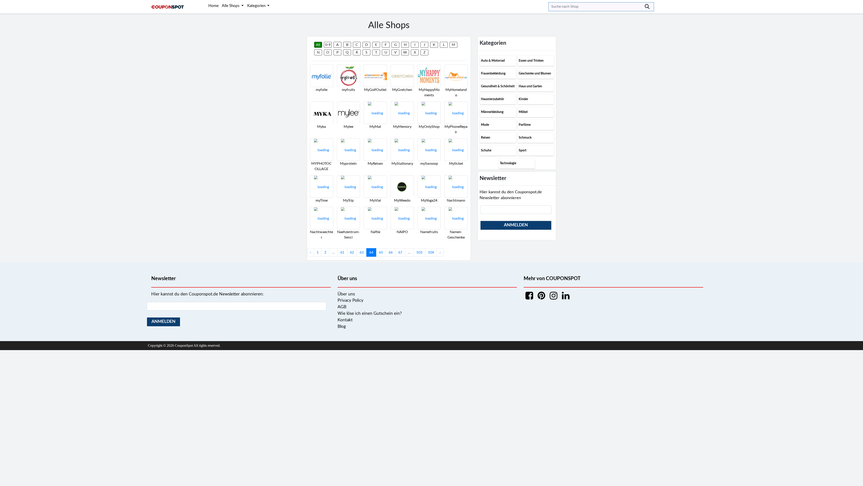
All (318, 45)
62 (352, 252)
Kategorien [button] (256, 6)
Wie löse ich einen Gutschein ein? (370, 313)
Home (213, 6)
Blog (342, 326)
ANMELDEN (516, 225)
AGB (342, 307)
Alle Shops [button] (231, 6)
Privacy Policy (350, 300)
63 (362, 252)
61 (342, 252)
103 (419, 252)
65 (381, 252)
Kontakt (345, 320)
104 (431, 252)
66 (391, 252)
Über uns (346, 294)
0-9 (328, 45)
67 (400, 252)
